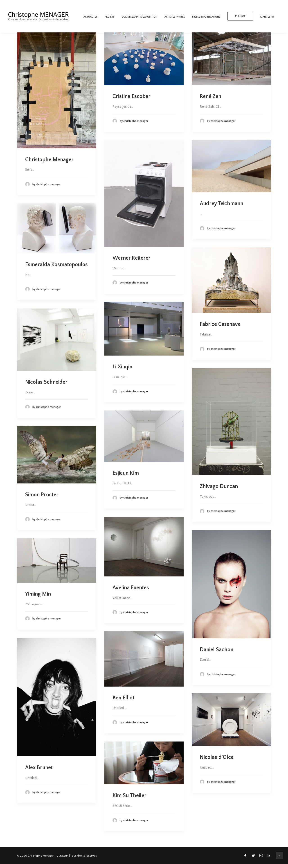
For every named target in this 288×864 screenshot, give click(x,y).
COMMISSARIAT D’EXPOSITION (139, 17)
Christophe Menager (49, 160)
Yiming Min (38, 594)
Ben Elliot (123, 698)
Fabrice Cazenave (220, 324)
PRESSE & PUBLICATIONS (206, 17)
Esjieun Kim (125, 473)
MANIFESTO (267, 17)
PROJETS (110, 17)
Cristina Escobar (131, 96)
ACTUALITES (90, 17)
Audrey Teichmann (221, 203)
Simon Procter (41, 495)
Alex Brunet (39, 768)
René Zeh (210, 96)
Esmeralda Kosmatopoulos (56, 265)
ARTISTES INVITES (174, 17)
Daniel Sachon (216, 650)
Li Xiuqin (122, 367)
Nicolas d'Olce (217, 757)
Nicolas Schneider (46, 382)
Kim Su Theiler (129, 795)
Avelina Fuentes (130, 588)
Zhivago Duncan (219, 486)
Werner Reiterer (131, 258)
